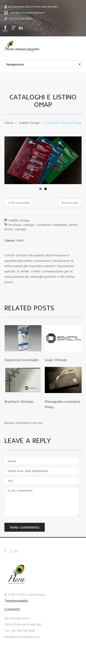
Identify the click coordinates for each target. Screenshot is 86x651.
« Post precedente (19, 202)
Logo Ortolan (56, 360)
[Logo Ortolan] (63, 338)
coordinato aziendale (51, 225)
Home (9, 123)
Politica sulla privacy (31, 594)
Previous (11, 160)
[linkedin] (21, 28)
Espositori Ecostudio (22, 360)
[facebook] (6, 28)
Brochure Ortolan (19, 401)
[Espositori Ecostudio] (23, 338)
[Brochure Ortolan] (23, 380)
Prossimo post (70, 202)
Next (75, 160)
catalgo (28, 225)
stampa (20, 229)
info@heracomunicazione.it (27, 12)
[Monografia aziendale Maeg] (63, 380)
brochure (15, 225)
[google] (14, 28)
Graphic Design (29, 123)
